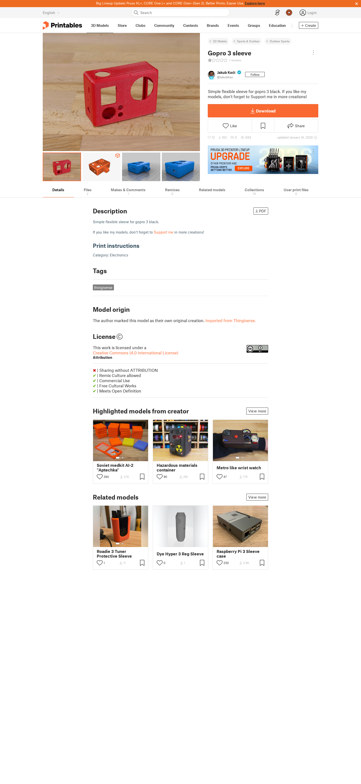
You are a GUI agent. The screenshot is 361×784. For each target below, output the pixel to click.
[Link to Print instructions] (143, 245)
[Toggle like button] (100, 477)
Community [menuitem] (164, 25)
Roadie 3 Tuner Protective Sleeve (114, 553)
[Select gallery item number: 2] (123, 458)
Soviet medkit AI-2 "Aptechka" (115, 467)
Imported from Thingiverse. (230, 320)
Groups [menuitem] (254, 25)
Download (266, 110)
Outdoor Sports (280, 41)
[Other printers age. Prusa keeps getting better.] (263, 159)
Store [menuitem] (122, 25)
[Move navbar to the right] (291, 25)
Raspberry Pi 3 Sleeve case (238, 553)
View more (257, 411)
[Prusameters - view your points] (289, 12)
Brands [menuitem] (213, 25)
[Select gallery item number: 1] (118, 458)
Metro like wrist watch (239, 467)
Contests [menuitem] (190, 25)
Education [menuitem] (277, 25)
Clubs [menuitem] (140, 25)
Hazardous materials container (177, 467)
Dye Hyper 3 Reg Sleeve (180, 553)
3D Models (220, 41)
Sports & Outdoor (248, 41)
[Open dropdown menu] (313, 52)
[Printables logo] (62, 25)
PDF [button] (262, 211)
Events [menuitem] (233, 25)
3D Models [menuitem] (100, 25)
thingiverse (103, 287)
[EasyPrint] (277, 12)
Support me (163, 232)
